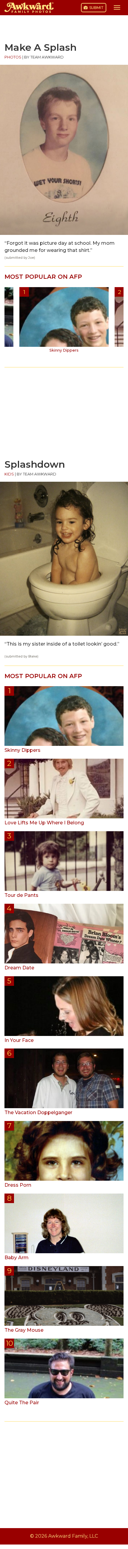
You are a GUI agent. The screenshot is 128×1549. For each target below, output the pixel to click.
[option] (64, 322)
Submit (96, 7)
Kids (9, 474)
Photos (12, 57)
